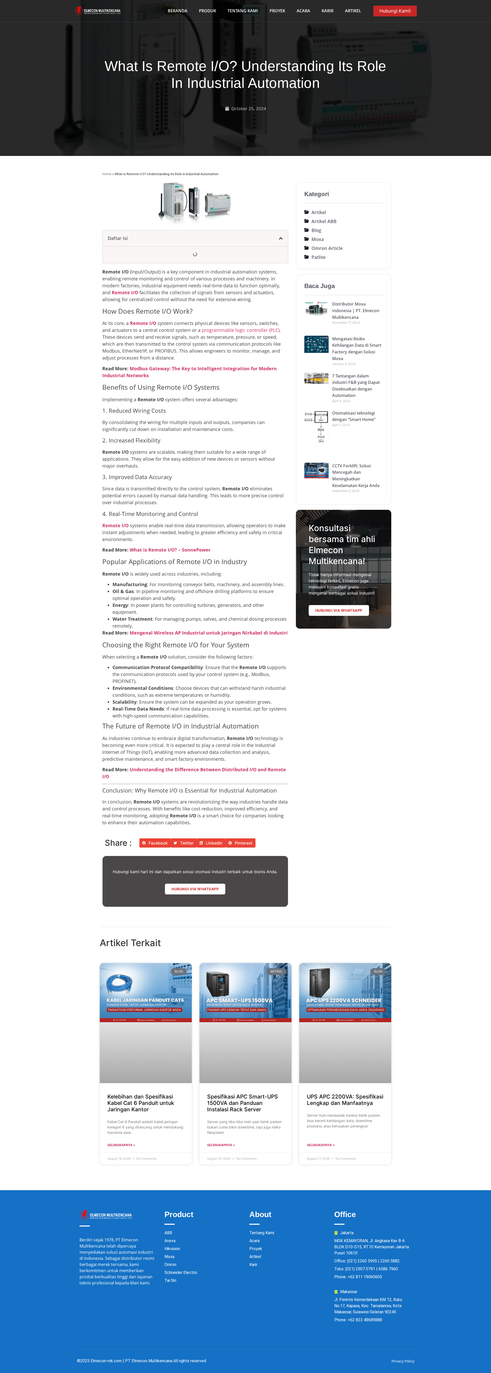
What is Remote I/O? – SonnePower (170, 550)
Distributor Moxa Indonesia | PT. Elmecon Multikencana (355, 310)
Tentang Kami (243, 11)
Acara (303, 11)
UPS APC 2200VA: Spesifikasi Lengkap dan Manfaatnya (345, 1099)
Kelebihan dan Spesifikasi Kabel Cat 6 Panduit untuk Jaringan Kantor (140, 1103)
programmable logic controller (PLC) (241, 330)
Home (106, 174)
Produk (207, 11)
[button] (281, 238)
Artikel (353, 11)
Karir (327, 11)
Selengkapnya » (121, 1145)
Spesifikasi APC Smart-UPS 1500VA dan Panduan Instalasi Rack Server (242, 1103)
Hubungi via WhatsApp (195, 889)
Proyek (277, 11)
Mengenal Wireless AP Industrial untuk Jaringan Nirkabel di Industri (209, 633)
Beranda (177, 11)
